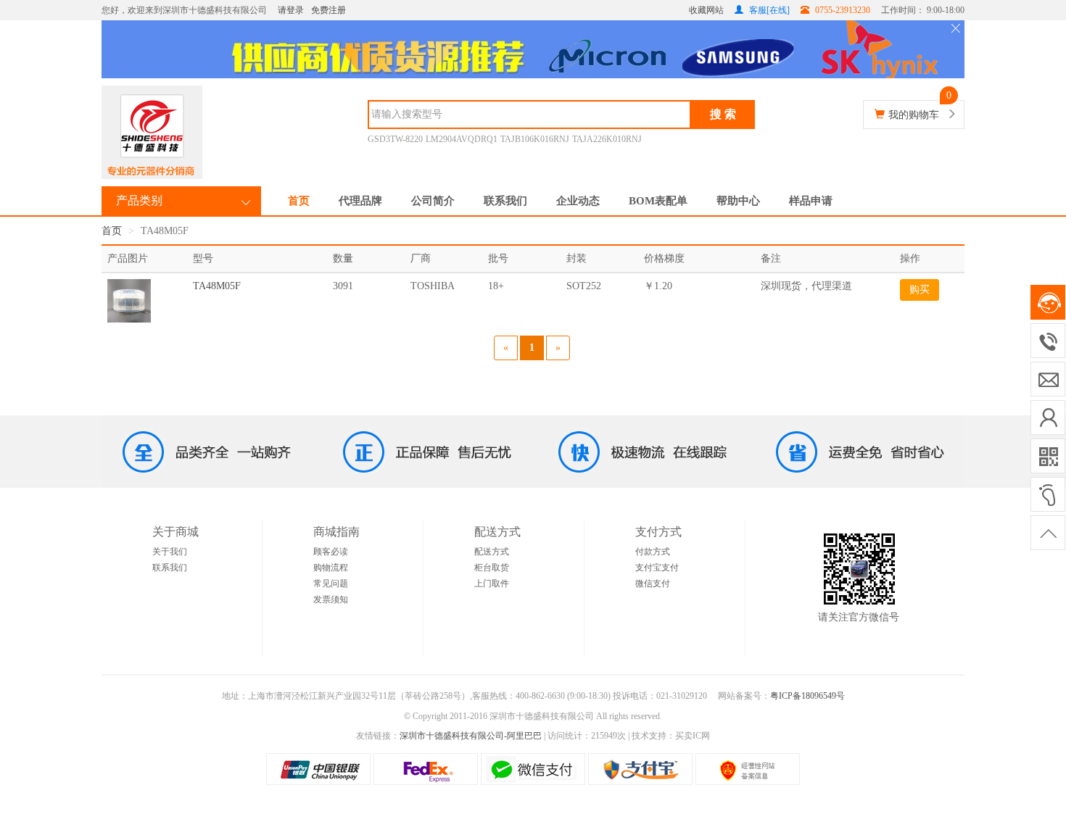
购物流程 (330, 567)
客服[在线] (768, 10)
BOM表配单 (658, 201)
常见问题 (330, 583)
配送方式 (491, 552)
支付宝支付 (657, 567)
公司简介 (433, 201)
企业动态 (578, 201)
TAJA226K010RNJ (607, 139)
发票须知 (330, 599)
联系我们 (505, 201)
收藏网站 (706, 10)
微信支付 (652, 583)
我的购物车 (913, 114)
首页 (299, 201)
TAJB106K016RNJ (534, 139)
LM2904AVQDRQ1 (461, 139)
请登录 (291, 10)
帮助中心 (738, 201)
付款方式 (652, 552)
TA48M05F (217, 286)
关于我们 (169, 552)
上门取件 (491, 583)
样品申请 (810, 201)
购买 (919, 289)
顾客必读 (330, 552)
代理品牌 (360, 201)
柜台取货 (491, 567)
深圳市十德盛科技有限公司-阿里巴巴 (471, 736)
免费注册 (328, 10)
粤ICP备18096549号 (807, 696)
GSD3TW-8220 (395, 139)
